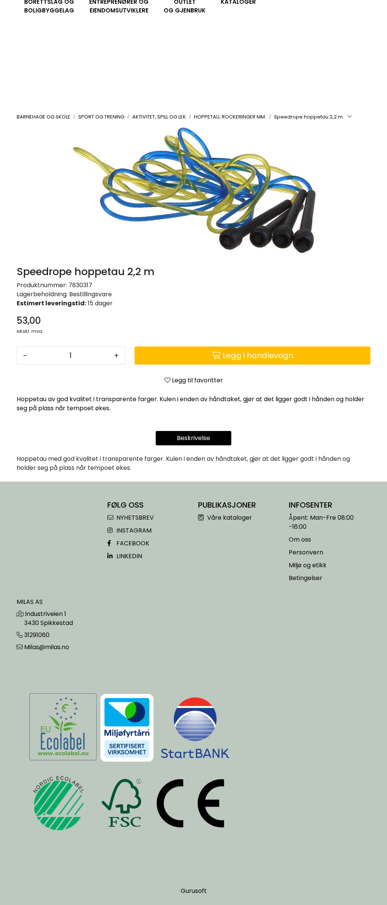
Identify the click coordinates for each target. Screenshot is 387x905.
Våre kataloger (229, 517)
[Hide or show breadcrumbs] (350, 117)
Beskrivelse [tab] (193, 438)
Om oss (300, 539)
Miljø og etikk (308, 565)
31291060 (37, 635)
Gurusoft (194, 891)
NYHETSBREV (134, 517)
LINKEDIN (128, 556)
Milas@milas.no (46, 647)
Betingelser (305, 578)
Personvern (306, 552)
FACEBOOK (132, 543)
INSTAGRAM (133, 530)
